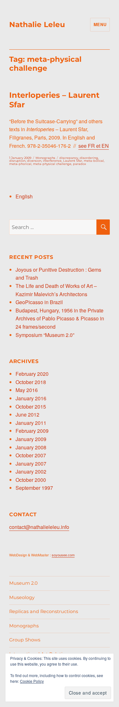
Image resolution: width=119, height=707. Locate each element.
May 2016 (27, 390)
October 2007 (31, 455)
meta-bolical (94, 160)
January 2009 (31, 439)
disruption (17, 160)
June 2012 (27, 414)
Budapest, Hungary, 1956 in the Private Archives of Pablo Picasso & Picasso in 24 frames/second (60, 318)
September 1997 (34, 487)
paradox (79, 164)
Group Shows (24, 640)
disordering (89, 158)
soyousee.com (63, 554)
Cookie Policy (32, 681)
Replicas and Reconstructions (43, 611)
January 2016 (31, 398)
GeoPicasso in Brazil (39, 302)
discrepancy (68, 158)
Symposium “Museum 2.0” (45, 335)
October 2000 (31, 479)
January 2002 (31, 471)
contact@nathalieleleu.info (39, 527)
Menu (100, 24)
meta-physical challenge (52, 164)
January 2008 (31, 447)
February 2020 (32, 373)
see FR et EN (93, 145)
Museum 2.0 (23, 583)
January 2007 (31, 463)
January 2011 (31, 422)
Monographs (45, 158)
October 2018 (31, 382)
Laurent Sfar (72, 160)
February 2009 (32, 430)
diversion (34, 160)
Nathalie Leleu (37, 24)
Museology (22, 597)
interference (52, 160)
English (24, 196)
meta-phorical (20, 164)
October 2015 (31, 406)
